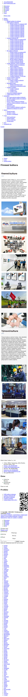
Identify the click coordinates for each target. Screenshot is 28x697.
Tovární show (10, 121)
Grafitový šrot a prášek (12, 79)
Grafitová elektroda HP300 (16, 41)
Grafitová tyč (13, 90)
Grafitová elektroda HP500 (16, 46)
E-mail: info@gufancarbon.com (11, 467)
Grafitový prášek (14, 81)
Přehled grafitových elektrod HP (18, 39)
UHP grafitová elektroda (13, 22)
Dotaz (5, 13)
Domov (5, 18)
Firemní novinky (11, 111)
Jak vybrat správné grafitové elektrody (16, 97)
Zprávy (5, 110)
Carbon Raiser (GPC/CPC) (13, 94)
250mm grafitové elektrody (16, 74)
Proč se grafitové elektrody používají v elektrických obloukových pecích (16, 107)
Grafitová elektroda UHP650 (17, 35)
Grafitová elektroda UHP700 (17, 36)
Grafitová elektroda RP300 (16, 53)
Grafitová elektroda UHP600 (17, 34)
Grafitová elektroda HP (12, 38)
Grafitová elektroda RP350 (16, 55)
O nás (5, 115)
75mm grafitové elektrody (16, 67)
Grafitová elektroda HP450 (16, 45)
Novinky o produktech (12, 114)
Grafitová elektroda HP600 (16, 49)
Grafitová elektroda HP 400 (16, 43)
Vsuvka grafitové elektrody (13, 77)
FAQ (5, 122)
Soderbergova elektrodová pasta (18, 86)
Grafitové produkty (11, 87)
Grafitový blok (13, 91)
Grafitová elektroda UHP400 (17, 28)
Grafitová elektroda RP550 (16, 60)
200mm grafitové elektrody (16, 72)
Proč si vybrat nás (11, 120)
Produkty (6, 19)
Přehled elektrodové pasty (16, 84)
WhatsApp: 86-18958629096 (11, 470)
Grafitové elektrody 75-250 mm (18, 76)
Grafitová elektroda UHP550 (17, 32)
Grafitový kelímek (14, 89)
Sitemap (8, 513)
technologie (6, 96)
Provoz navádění (11, 100)
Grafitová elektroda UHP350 (17, 26)
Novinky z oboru (11, 112)
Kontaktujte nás (7, 124)
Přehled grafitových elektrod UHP (18, 24)
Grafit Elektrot (16, 514)
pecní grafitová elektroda (11, 516)
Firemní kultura (10, 118)
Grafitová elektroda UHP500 (17, 31)
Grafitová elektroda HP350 (16, 42)
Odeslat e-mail (4, 530)
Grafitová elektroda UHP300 (17, 25)
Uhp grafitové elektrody (6, 514)
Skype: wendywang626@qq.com (12, 471)
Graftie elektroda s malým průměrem (16, 63)
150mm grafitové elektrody (16, 70)
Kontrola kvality (11, 105)
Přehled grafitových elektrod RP (18, 52)
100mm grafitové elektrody (16, 69)
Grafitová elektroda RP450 (16, 57)
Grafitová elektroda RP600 (16, 62)
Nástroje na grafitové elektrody (14, 93)
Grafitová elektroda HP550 (16, 48)
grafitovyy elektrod (17, 517)
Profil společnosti (11, 117)
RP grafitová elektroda (12, 50)
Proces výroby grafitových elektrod (15, 101)
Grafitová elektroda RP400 (16, 56)
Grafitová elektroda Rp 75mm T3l (12, 517)
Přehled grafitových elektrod (14, 21)
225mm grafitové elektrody (16, 73)
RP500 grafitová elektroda (16, 59)
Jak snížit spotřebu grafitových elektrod (16, 98)
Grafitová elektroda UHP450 (17, 29)
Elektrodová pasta (11, 83)
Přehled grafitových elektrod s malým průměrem (17, 65)
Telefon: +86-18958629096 (10, 465)
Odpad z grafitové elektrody (17, 80)
